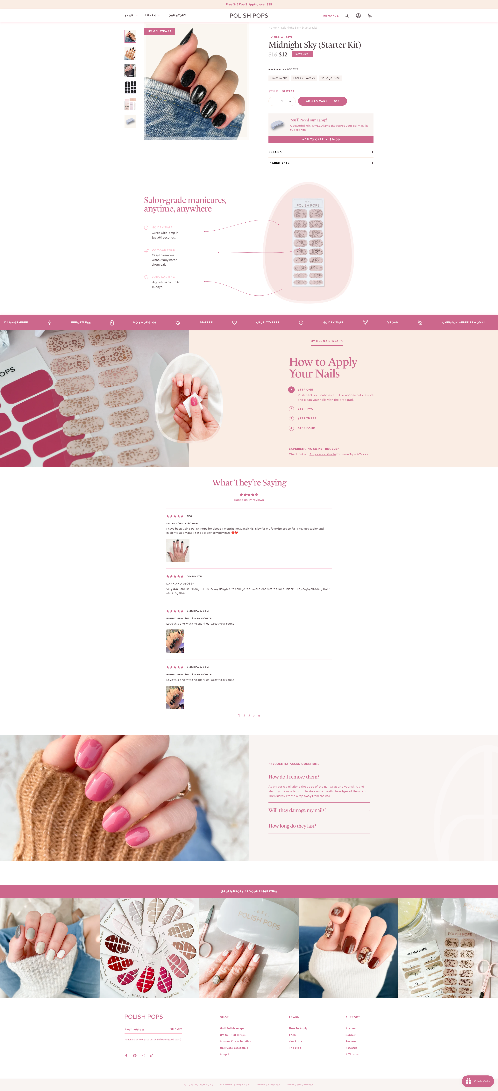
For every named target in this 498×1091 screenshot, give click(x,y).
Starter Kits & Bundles (235, 1041)
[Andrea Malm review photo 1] (175, 641)
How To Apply (298, 1028)
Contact (351, 1035)
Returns (350, 1041)
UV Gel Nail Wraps (327, 341)
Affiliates (352, 1054)
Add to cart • (322, 101)
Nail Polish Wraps (232, 1028)
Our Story (295, 1041)
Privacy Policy (269, 1084)
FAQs (292, 1035)
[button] (346, 15)
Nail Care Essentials (234, 1048)
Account (351, 1028)
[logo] (249, 15)
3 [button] (249, 715)
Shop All (225, 1054)
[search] (347, 15)
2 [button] (244, 715)
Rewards (331, 15)
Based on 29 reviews (249, 500)
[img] (175, 516)
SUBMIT (176, 1029)
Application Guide (322, 454)
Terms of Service (300, 1084)
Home (272, 28)
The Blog (295, 1048)
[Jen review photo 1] (177, 550)
